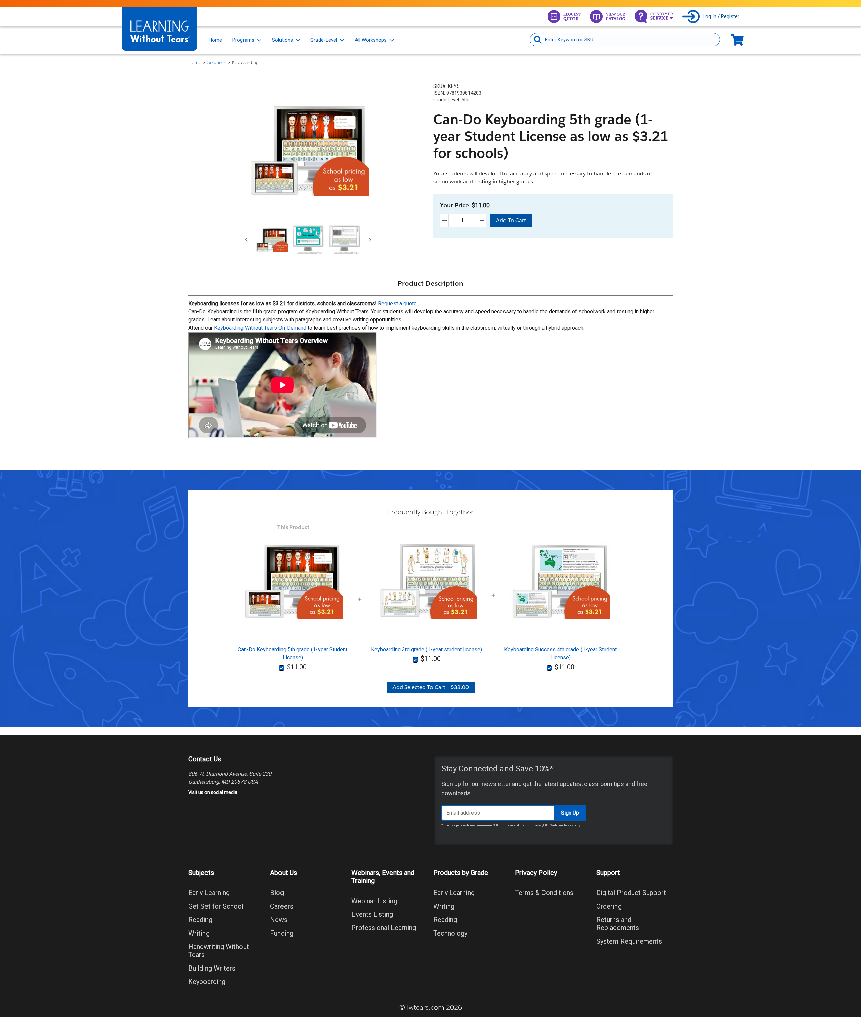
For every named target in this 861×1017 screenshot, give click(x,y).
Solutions (282, 40)
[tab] (272, 240)
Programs (243, 40)
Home (215, 40)
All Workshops (371, 40)
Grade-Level (323, 40)
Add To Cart (511, 220)
